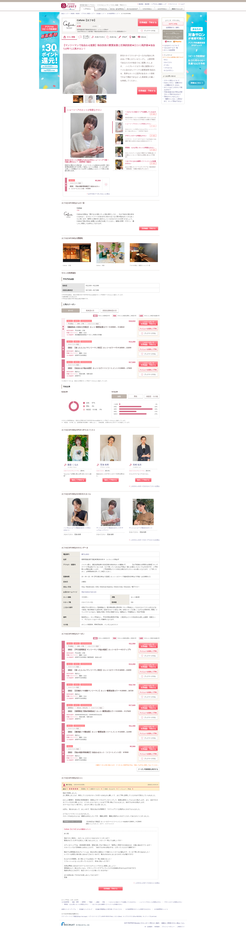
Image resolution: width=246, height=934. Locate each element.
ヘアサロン (87, 9)
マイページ (173, 4)
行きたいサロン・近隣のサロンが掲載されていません (173, 84)
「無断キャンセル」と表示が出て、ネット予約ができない (173, 100)
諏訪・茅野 (75, 902)
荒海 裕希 (104, 465)
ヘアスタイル (102, 9)
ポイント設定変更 (169, 50)
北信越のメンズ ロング (85, 909)
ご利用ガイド (180, 926)
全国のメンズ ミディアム (68, 909)
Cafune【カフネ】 (86, 20)
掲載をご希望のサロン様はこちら (172, 923)
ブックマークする (149, 30)
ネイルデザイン (168, 70)
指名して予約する (78, 480)
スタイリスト (168, 62)
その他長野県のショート (161, 909)
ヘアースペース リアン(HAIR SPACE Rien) (100, 916)
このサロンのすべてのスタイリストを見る (145, 486)
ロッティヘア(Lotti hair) (149, 916)
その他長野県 (65, 902)
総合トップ (64, 13)
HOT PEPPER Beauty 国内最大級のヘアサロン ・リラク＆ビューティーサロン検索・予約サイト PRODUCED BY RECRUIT (69, 6)
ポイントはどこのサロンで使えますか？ (173, 88)
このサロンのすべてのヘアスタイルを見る (145, 540)
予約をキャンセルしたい (171, 97)
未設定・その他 (152, 396)
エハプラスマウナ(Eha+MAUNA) (132, 916)
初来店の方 (90, 311)
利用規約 (157, 926)
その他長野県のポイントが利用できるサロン (138, 909)
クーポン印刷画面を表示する (148, 769)
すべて (70, 311)
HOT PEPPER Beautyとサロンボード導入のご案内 (141, 923)
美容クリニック (177, 9)
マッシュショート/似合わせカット (140, 528)
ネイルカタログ (132, 9)
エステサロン (162, 9)
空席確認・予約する (148, 22)
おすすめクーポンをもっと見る (99, 194)
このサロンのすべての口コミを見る (147, 883)
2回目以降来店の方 (109, 311)
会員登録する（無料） (173, 27)
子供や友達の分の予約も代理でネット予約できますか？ (173, 93)
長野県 (84, 902)
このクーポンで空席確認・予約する (148, 323)
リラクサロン (147, 9)
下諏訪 (91, 902)
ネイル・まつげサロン (117, 9)
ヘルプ (182, 4)
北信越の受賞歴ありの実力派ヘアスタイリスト (108, 909)
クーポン (166, 65)
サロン (166, 60)
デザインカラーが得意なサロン (173, 902)
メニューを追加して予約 (149, 328)
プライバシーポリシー (168, 926)
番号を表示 (85, 554)
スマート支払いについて (171, 80)
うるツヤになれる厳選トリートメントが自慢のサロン (107, 904)
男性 (135, 396)
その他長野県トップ (112, 13)
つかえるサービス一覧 (171, 48)
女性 (119, 396)
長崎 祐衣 (137, 465)
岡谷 (103, 902)
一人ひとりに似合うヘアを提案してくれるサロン (122, 902)
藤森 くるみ (73, 465)
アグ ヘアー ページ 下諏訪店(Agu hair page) (74, 916)
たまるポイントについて (171, 45)
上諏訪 (97, 902)
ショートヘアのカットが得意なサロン (150, 902)
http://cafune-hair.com (88, 592)
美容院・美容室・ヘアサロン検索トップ (152, 4)
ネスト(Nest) (118, 916)
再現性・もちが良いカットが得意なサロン (76, 904)
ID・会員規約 (148, 926)
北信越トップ (100, 13)
